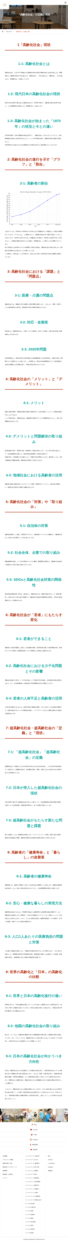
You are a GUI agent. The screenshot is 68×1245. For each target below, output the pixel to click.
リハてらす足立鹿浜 (30, 1221)
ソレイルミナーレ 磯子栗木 (32, 1163)
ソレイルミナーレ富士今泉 (32, 1167)
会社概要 (5, 1156)
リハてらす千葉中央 (30, 1207)
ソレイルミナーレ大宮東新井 (32, 1196)
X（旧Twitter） (52, 1163)
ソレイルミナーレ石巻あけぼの (33, 1199)
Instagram (50, 1167)
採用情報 (5, 1170)
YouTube (50, 1159)
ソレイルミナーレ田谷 (31, 1174)
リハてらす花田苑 (29, 1214)
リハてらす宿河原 (29, 1229)
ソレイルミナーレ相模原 (31, 1170)
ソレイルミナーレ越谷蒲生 (32, 1178)
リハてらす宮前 (29, 1210)
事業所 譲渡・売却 (7, 1163)
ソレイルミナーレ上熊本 (31, 1192)
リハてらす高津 (29, 1225)
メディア (5, 1178)
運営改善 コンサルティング (10, 1167)
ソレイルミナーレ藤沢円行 (32, 1185)
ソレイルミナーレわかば (31, 1159)
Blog (49, 1156)
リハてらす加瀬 (29, 1232)
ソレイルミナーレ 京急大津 (32, 1156)
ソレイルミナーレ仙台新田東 (32, 1181)
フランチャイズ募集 (8, 1159)
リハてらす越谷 (29, 1218)
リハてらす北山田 (29, 1203)
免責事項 (50, 1170)
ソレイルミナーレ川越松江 (32, 1188)
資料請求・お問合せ (8, 1174)
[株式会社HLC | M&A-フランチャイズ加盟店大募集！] (4, 4)
